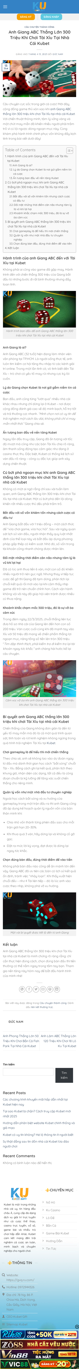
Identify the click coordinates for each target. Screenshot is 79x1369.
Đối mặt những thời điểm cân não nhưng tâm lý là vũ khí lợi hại (43, 207)
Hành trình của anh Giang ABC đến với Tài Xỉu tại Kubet (37, 158)
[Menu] (5, 6)
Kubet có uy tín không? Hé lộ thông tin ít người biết (38, 1135)
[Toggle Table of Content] (67, 150)
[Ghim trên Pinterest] (50, 989)
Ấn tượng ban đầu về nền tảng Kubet (36, 178)
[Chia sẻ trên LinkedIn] (57, 989)
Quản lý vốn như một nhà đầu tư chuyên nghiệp (38, 237)
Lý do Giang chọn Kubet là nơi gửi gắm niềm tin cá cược (42, 171)
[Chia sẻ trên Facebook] (29, 989)
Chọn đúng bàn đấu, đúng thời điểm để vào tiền (42, 243)
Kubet (51, 743)
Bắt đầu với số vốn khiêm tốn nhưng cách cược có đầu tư (41, 198)
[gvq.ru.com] (39, 7)
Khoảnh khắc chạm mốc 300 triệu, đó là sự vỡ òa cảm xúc (41, 215)
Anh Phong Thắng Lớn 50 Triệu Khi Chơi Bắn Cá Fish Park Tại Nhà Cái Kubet (21, 1041)
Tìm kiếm (9, 1064)
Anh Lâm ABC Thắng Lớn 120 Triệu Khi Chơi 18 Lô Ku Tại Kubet (58, 1041)
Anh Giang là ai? (22, 165)
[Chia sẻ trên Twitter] (36, 989)
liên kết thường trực (42, 1007)
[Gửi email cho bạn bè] (43, 989)
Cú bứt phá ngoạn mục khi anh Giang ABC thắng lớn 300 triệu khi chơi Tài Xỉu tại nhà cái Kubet (38, 187)
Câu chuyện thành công (39, 27)
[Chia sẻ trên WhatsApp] (22, 989)
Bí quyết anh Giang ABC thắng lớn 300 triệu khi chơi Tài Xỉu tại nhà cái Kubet (39, 224)
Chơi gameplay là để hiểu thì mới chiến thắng (40, 231)
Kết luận (13, 248)
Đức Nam (58, 54)
